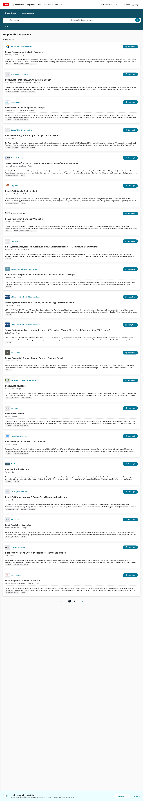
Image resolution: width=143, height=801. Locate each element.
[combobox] (33, 20)
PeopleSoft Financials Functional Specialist (26, 441)
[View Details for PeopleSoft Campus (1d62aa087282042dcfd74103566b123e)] (71, 416)
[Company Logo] (7, 46)
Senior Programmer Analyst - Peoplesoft (24, 52)
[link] (55, 601)
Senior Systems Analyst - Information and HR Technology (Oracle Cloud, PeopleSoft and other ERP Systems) (57, 330)
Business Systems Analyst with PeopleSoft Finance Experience (35, 552)
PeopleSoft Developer (15, 385)
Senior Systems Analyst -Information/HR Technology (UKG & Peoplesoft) (40, 302)
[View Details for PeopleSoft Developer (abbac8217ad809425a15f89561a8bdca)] (71, 389)
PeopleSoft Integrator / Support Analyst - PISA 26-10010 (33, 135)
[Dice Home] (6, 4)
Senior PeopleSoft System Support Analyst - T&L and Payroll (34, 358)
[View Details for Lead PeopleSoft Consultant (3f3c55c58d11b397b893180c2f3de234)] (71, 528)
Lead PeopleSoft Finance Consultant (23, 580)
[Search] (137, 20)
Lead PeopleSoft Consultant (18, 525)
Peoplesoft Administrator (17, 469)
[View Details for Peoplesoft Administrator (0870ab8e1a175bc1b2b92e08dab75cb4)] (71, 472)
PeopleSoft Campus (14, 413)
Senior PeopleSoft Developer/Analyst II (24, 218)
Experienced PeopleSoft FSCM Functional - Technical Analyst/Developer (40, 274)
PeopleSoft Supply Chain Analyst (21, 191)
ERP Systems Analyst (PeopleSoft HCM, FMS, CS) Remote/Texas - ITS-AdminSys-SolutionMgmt (51, 246)
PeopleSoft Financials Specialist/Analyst (25, 107)
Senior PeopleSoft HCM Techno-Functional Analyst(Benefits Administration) (42, 163)
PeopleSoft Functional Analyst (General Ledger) (28, 79)
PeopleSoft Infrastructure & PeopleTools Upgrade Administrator (36, 497)
